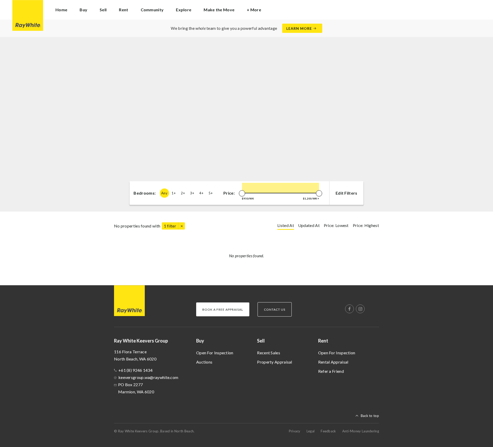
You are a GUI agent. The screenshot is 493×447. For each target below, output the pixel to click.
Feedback (328, 431)
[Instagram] (360, 309)
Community (152, 9)
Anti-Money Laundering (360, 431)
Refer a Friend (331, 371)
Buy (200, 341)
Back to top (370, 416)
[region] (246, 124)
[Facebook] (349, 309)
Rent (323, 341)
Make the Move (219, 9)
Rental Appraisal (333, 361)
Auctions (204, 361)
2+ (183, 193)
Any (164, 193)
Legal (311, 431)
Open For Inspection (214, 352)
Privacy (294, 431)
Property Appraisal (274, 361)
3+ (192, 193)
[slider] (242, 193)
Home (61, 9)
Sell (261, 341)
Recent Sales (268, 352)
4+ (201, 193)
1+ (174, 193)
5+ (210, 193)
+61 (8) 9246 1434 (135, 370)
